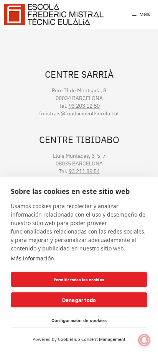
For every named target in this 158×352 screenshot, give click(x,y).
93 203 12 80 (84, 105)
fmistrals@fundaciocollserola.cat (79, 113)
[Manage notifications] (144, 340)
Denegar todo (79, 300)
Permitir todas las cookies (79, 279)
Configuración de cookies (79, 320)
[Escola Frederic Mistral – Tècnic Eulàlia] (54, 14)
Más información (32, 258)
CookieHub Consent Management (91, 339)
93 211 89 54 (84, 171)
